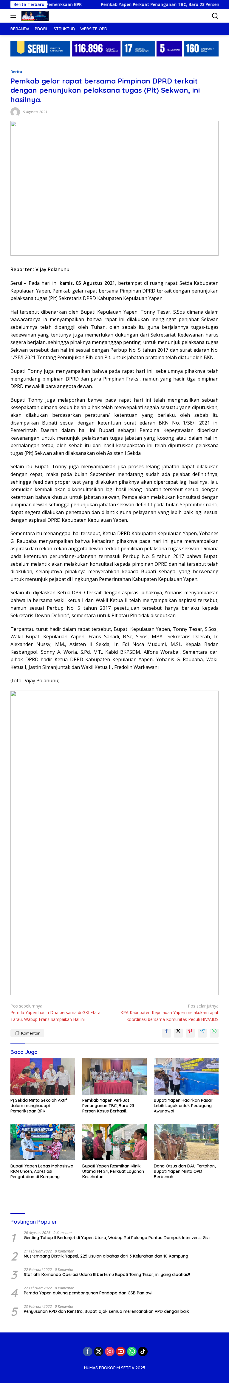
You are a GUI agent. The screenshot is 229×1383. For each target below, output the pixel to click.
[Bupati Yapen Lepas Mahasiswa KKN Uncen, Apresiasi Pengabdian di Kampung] (42, 1142)
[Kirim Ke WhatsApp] (214, 1033)
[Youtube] (121, 1351)
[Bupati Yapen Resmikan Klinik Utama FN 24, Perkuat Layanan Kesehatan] (114, 1142)
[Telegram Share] (202, 1033)
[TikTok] (143, 1351)
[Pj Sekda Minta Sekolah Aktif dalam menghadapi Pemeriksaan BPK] (42, 1076)
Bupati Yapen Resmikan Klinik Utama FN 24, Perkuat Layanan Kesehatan (113, 1171)
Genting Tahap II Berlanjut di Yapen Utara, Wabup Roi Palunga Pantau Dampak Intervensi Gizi (117, 1237)
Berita (16, 71)
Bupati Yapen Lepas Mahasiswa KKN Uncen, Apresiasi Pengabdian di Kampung (41, 1171)
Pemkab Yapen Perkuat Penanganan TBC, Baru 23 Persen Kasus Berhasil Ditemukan (108, 1106)
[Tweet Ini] (178, 1033)
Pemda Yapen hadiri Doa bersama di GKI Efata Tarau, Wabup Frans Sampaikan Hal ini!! (55, 1012)
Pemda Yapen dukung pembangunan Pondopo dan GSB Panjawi (88, 1293)
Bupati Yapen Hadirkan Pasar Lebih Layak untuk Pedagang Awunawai (183, 1106)
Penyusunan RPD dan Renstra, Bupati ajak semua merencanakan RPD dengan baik (106, 1311)
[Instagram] (109, 1351)
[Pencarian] (215, 16)
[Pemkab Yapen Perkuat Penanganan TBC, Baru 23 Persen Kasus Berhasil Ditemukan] (114, 1076)
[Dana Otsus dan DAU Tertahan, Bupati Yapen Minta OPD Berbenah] (186, 1142)
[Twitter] (98, 1351)
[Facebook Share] (166, 1033)
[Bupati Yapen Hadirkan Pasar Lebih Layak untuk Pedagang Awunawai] (186, 1076)
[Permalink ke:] (15, 111)
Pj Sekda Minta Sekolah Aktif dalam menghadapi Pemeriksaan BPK (38, 1106)
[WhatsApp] (132, 1351)
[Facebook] (87, 1351)
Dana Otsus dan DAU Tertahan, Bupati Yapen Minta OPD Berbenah (185, 1171)
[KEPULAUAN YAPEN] (34, 16)
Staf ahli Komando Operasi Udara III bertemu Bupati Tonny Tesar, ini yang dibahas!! (107, 1274)
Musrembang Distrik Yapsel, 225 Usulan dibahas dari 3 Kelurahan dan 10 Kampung (106, 1256)
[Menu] (14, 16)
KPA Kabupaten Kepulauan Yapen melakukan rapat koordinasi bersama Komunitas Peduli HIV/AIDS (169, 1012)
